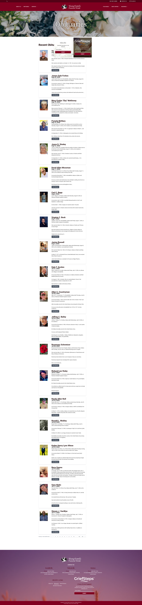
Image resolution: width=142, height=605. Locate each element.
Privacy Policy (66, 603)
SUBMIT (63, 52)
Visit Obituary (55, 70)
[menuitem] (19, 6)
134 (82, 536)
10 (73, 536)
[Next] (85, 537)
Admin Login (76, 603)
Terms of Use (71, 603)
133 (79, 536)
